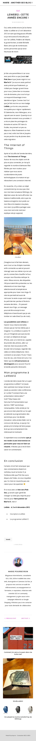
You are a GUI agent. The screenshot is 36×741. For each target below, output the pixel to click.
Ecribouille (21, 37)
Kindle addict (18, 701)
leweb (8, 539)
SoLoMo (13, 153)
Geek (18, 11)
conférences (26, 390)
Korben (13, 43)
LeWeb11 (18, 384)
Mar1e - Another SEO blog (17, 3)
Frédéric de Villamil (23, 40)
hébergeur (23, 112)
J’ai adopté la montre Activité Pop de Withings (18, 718)
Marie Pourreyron (18, 572)
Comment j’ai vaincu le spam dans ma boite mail (18, 653)
